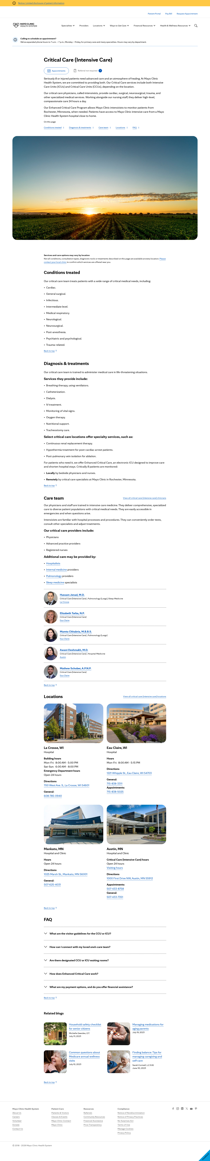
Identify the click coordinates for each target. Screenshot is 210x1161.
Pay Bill (168, 13)
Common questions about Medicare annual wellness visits (84, 1056)
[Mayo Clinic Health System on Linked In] (182, 1108)
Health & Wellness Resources (174, 25)
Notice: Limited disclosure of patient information (41, 3)
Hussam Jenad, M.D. (72, 594)
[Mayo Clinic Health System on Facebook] (173, 1109)
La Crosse (64, 602)
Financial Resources (143, 25)
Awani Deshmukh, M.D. (74, 650)
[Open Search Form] (196, 25)
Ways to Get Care (118, 25)
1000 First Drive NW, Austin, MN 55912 (130, 878)
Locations (97, 25)
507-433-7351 (115, 897)
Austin (63, 657)
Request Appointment (187, 13)
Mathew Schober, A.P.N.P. (75, 668)
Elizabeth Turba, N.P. (72, 613)
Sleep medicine (55, 582)
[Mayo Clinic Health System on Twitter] (187, 1109)
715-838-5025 (115, 791)
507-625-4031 (52, 884)
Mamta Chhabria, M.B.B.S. (76, 631)
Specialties (66, 25)
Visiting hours (115, 867)
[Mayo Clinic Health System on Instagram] (177, 1108)
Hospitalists (53, 563)
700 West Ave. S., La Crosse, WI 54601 (66, 785)
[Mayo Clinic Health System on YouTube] (191, 1109)
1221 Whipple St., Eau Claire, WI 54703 (129, 773)
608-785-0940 (53, 795)
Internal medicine (56, 569)
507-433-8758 (115, 888)
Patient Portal (154, 13)
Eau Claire (64, 620)
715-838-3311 (114, 783)
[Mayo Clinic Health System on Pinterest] (196, 1108)
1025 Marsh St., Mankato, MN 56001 (65, 874)
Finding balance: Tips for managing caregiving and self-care (147, 1056)
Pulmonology (54, 576)
